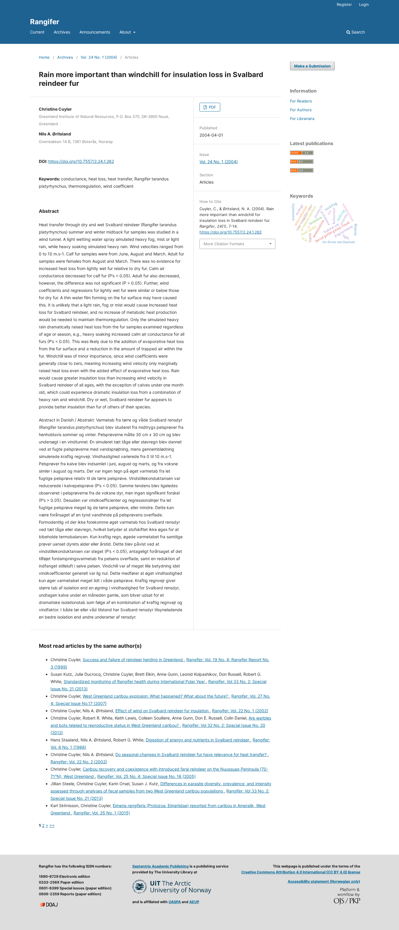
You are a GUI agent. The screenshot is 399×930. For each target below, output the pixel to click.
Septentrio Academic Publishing (160, 866)
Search (357, 31)
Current (37, 31)
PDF (212, 107)
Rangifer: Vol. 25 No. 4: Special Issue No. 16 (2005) (146, 776)
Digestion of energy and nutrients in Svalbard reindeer (198, 739)
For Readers (301, 101)
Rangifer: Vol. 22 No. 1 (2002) (240, 710)
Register (344, 4)
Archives (62, 31)
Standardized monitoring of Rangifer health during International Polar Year (135, 681)
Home (44, 57)
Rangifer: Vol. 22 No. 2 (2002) (79, 761)
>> (52, 825)
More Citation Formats (224, 243)
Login (364, 4)
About (125, 31)
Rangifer (44, 22)
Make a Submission (312, 66)
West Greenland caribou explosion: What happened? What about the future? (156, 696)
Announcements (94, 31)
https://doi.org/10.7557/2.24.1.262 (81, 161)
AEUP (194, 902)
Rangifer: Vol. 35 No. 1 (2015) (102, 812)
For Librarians (302, 118)
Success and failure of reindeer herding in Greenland (133, 659)
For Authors (301, 109)
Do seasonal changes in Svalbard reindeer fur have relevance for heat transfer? (191, 754)
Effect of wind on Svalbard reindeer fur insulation (162, 710)
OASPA (175, 902)
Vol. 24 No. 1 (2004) (99, 57)
